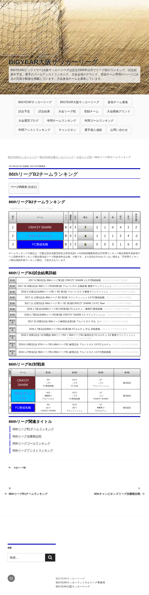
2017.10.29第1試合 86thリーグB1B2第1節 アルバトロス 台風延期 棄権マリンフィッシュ (64, 286)
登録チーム (91, 111)
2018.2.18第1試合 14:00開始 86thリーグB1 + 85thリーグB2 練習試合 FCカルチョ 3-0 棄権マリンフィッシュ (78, 335)
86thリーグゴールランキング (31, 443)
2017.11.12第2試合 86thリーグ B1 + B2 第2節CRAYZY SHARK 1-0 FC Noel (65, 303)
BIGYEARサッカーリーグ (35, 102)
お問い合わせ (119, 129)
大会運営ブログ (28, 120)
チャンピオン (67, 129)
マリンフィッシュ (40, 235)
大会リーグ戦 (67, 111)
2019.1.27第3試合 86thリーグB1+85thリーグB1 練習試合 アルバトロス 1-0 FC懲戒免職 (65, 352)
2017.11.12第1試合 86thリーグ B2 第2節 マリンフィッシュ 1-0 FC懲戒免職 (64, 297)
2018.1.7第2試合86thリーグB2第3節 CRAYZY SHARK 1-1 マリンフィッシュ (64, 314)
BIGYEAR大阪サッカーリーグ (53, 62)
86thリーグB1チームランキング (33, 429)
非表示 (32, 187)
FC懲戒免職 (40, 244)
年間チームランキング (61, 120)
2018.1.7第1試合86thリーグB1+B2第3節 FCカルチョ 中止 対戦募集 (64, 329)
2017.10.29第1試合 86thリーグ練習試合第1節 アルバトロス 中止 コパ (64, 321)
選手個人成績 (93, 129)
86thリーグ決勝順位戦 (27, 436)
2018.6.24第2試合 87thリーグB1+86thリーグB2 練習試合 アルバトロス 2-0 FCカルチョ (65, 344)
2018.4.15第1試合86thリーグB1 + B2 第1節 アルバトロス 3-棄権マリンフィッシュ (64, 291)
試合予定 (24, 111)
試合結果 (44, 111)
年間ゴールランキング (99, 120)
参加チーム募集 (118, 102)
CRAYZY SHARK (40, 227)
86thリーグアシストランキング (33, 450)
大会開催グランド (118, 111)
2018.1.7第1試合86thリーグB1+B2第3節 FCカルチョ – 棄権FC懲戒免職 (64, 309)
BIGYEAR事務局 (37, 166)
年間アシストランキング (34, 129)
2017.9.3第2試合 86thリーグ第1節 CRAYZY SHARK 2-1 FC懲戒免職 (65, 280)
